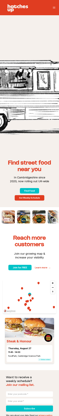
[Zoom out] (52, 287)
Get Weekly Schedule (29, 198)
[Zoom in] (52, 283)
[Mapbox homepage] (10, 311)
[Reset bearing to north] (52, 292)
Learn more (43, 267)
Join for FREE (20, 267)
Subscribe (29, 408)
